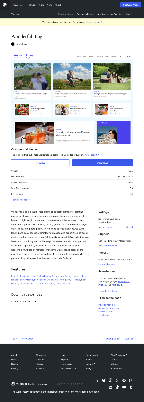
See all (129, 227)
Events (89, 359)
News (13, 359)
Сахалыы (42, 384)
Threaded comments (44, 283)
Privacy (14, 368)
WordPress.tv (68, 368)
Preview (40, 163)
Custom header (44, 276)
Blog (13, 276)
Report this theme (106, 264)
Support (65, 359)
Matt (114, 359)
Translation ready (63, 283)
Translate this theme (107, 291)
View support (91, 155)
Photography (65, 280)
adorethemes (22, 44)
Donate (90, 364)
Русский (102, 285)
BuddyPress (117, 368)
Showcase (41, 355)
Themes (15, 14)
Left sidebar (39, 280)
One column (52, 280)
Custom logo (58, 276)
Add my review (105, 227)
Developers (66, 364)
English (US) (124, 281)
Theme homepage (20, 200)
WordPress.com (119, 355)
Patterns (40, 368)
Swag (89, 368)
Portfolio (76, 280)
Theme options (26, 283)
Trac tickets (104, 315)
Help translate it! (94, 22)
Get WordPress (131, 5)
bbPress (116, 364)
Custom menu (71, 276)
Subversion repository (108, 308)
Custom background (26, 276)
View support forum (107, 245)
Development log (106, 305)
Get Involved (92, 355)
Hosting (14, 364)
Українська (117, 285)
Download (102, 163)
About (14, 355)
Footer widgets (26, 280)
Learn (63, 355)
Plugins (39, 364)
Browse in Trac (105, 311)
